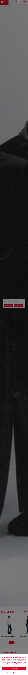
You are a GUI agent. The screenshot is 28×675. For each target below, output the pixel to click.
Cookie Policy (16, 663)
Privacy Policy (7, 663)
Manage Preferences (17, 662)
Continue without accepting (14, 672)
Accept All (14, 668)
